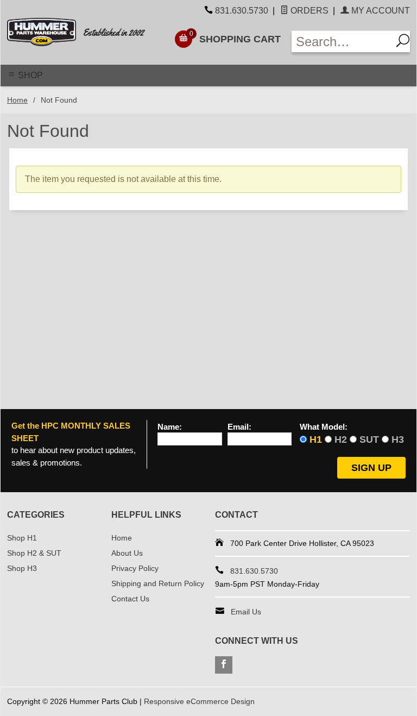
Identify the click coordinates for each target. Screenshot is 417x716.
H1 (315, 439)
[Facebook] (223, 665)
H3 (397, 439)
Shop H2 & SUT (34, 553)
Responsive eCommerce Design (199, 701)
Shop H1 (22, 537)
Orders (308, 10)
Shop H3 (22, 568)
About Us (127, 553)
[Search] (401, 41)
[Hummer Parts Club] (84, 32)
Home (17, 100)
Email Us (246, 611)
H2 (340, 439)
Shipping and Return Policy (157, 583)
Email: (239, 427)
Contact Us (130, 598)
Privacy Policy (135, 568)
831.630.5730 (241, 10)
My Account (379, 10)
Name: (169, 427)
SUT (369, 439)
